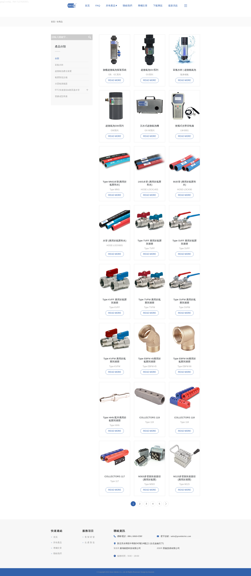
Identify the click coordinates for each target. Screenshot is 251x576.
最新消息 (173, 5)
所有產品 (110, 5)
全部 (57, 58)
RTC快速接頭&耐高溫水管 (67, 90)
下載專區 (157, 5)
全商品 (60, 22)
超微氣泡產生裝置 (63, 71)
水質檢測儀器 (61, 84)
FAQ (97, 5)
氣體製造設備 (61, 77)
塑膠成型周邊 (61, 96)
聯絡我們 (127, 5)
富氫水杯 (59, 65)
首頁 (87, 5)
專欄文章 (142, 5)
